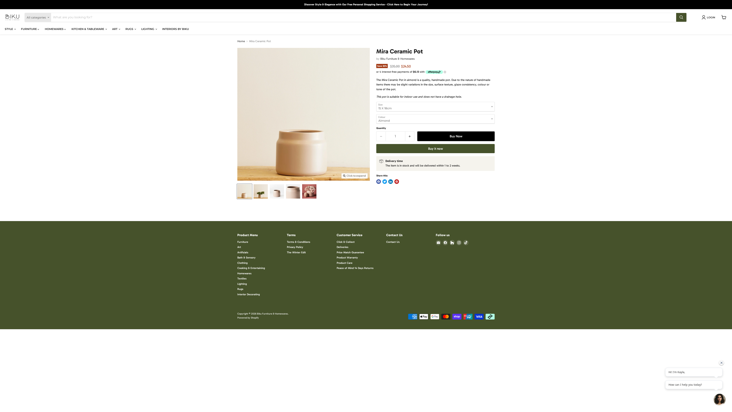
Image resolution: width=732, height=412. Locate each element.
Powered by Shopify (248, 317)
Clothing (242, 263)
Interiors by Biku (175, 29)
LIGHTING (148, 29)
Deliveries (342, 247)
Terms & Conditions (298, 242)
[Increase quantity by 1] (410, 136)
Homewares (244, 273)
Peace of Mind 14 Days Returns (355, 268)
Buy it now (435, 148)
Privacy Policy (295, 247)
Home (241, 41)
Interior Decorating (248, 294)
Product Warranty (347, 257)
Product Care (344, 263)
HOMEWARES (54, 29)
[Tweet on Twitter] (384, 181)
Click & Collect (346, 242)
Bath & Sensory (246, 257)
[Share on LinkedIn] (390, 181)
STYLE (9, 29)
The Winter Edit (296, 252)
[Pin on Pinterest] (396, 181)
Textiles (241, 278)
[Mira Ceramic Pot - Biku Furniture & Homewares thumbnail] (244, 191)
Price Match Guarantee (350, 252)
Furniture (242, 242)
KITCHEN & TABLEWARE (88, 29)
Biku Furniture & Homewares (397, 58)
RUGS (129, 29)
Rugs (240, 289)
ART (115, 29)
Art (239, 247)
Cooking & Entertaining (251, 268)
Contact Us (393, 242)
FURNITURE (29, 29)
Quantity (381, 128)
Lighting (242, 284)
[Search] (681, 17)
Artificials (242, 252)
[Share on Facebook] (378, 181)
